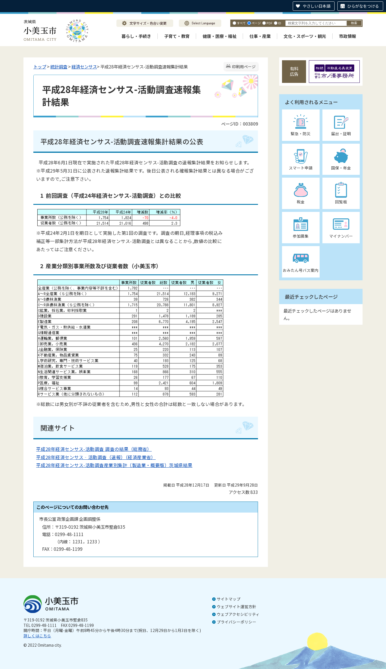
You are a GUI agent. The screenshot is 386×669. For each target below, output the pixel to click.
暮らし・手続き (136, 36)
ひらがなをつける (363, 6)
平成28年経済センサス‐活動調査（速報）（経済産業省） (96, 457)
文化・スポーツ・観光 (305, 36)
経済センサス (84, 66)
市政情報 (347, 36)
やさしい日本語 (316, 6)
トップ (39, 66)
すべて (241, 23)
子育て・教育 (177, 36)
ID (279, 23)
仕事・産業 (260, 36)
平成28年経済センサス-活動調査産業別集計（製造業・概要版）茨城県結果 (114, 465)
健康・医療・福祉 (220, 36)
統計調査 (58, 66)
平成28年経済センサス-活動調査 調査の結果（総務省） (94, 449)
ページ (256, 23)
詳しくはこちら (37, 635)
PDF (269, 23)
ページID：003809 (239, 124)
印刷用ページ (244, 66)
